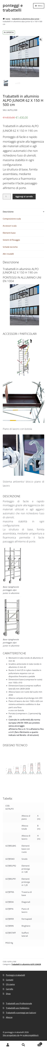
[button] (41, 39)
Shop (8, 993)
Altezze (9, 1017)
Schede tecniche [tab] (10, 247)
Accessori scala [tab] (10, 225)
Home (8, 19)
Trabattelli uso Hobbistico (17, 1008)
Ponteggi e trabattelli (15, 975)
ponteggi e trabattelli (13, 8)
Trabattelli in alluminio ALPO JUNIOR (25, 19)
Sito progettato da (11, 1035)
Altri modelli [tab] (8, 254)
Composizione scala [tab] (12, 218)
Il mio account (8, 1045)
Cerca (23, 1045)
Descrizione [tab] (8, 211)
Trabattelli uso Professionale (19, 1003)
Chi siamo (10, 984)
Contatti (9, 979)
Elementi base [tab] (9, 233)
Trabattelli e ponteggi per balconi (21, 1012)
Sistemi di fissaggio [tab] (11, 240)
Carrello (9, 989)
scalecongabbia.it (30, 1035)
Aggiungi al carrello (24, 196)
